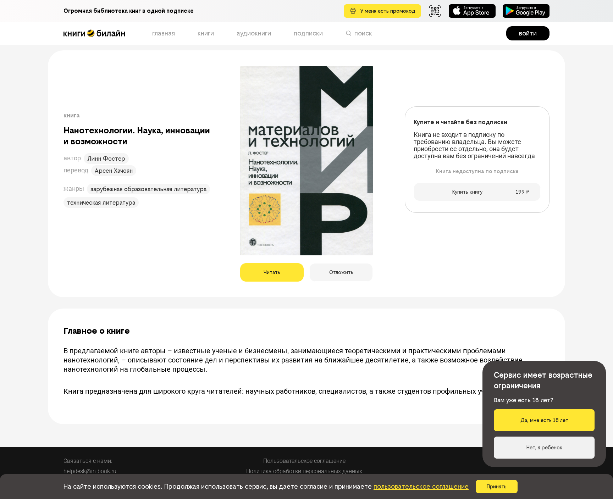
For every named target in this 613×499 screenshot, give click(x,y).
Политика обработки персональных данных (304, 471)
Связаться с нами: (87, 461)
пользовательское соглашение (421, 486)
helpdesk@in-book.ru (89, 471)
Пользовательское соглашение (304, 461)
